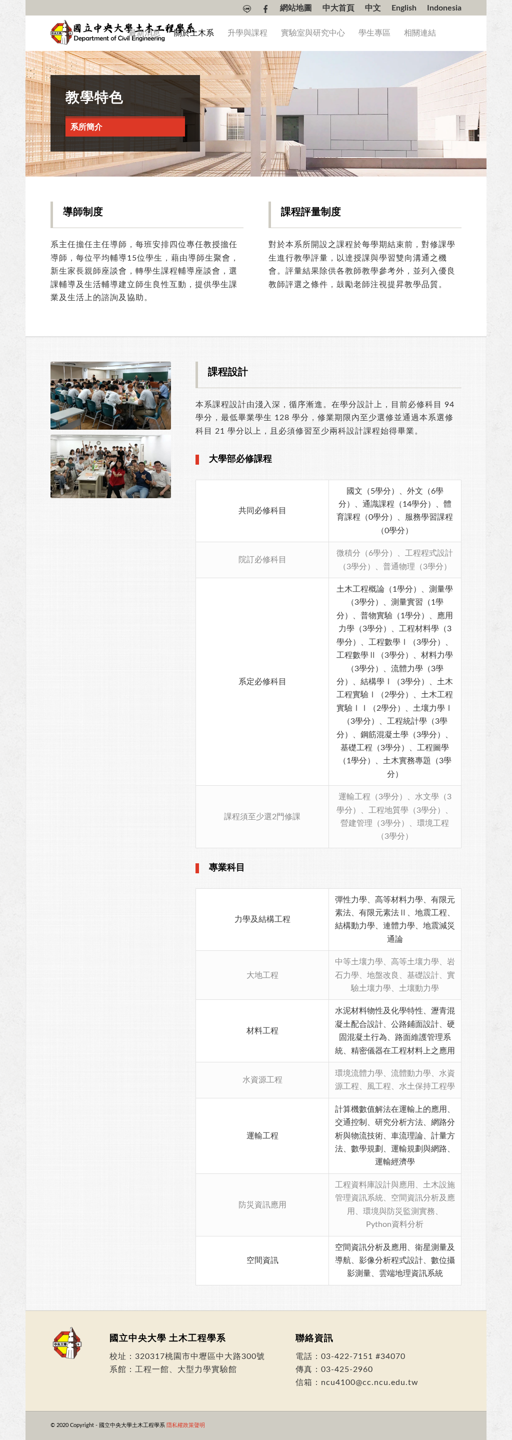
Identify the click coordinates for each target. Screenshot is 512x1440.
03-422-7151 (347, 1356)
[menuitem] (247, 9)
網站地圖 (296, 8)
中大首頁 (338, 8)
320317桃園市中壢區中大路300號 (200, 1356)
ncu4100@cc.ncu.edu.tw (369, 1382)
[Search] (452, 33)
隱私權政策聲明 (185, 1425)
